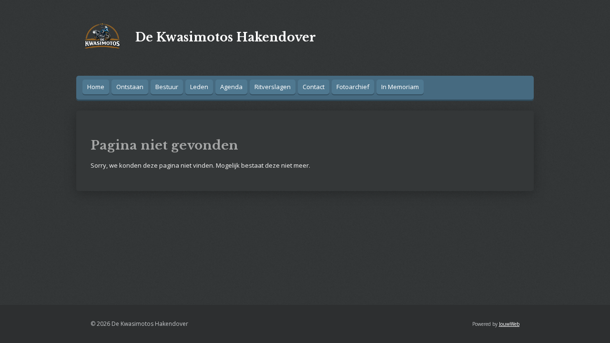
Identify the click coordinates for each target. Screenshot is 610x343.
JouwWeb (509, 324)
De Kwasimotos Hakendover (225, 37)
